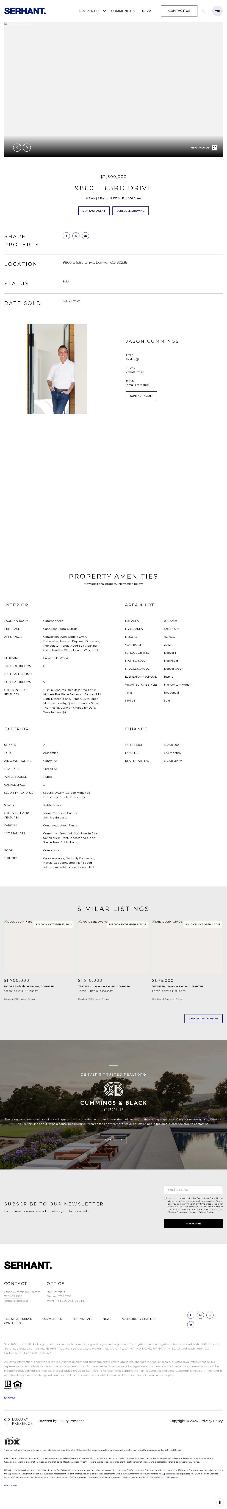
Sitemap (10, 1397)
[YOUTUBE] (190, 1324)
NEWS (147, 11)
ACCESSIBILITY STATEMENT (140, 1318)
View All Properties (203, 1018)
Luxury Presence (71, 1421)
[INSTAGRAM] (200, 1315)
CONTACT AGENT (141, 395)
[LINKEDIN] (210, 1315)
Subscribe (193, 1223)
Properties (89, 11)
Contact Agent (94, 210)
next (27, 148)
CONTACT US (12, 1323)
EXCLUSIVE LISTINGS (18, 1318)
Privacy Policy (206, 1212)
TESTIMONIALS (82, 1318)
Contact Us (179, 11)
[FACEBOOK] (190, 1315)
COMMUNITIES (123, 11)
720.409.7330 (135, 372)
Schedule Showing (131, 210)
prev (17, 148)
